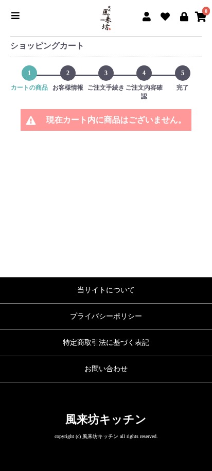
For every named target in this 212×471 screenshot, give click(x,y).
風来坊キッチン (106, 419)
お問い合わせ (106, 369)
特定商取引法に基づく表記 (106, 342)
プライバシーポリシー (106, 316)
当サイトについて (106, 290)
